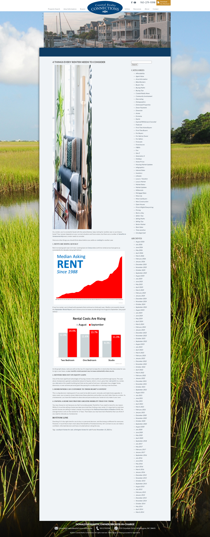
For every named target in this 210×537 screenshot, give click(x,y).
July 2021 (139, 395)
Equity (138, 119)
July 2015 (139, 489)
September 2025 (141, 273)
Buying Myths (140, 88)
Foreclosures (140, 145)
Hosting (121, 532)
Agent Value (140, 76)
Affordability (140, 73)
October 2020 (140, 421)
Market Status (140, 184)
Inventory (139, 173)
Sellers (127, 9)
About (147, 9)
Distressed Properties (143, 105)
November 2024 (141, 301)
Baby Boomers (140, 82)
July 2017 (139, 444)
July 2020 (139, 429)
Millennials (139, 190)
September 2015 (141, 484)
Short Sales (139, 227)
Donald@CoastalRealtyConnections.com (75, 528)
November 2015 (141, 478)
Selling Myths (140, 219)
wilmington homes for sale (82, 430)
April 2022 (139, 370)
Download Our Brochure (165, 3)
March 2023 (140, 353)
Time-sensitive (140, 230)
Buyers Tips (140, 85)
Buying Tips (140, 90)
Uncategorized (140, 233)
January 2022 (140, 378)
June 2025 (139, 281)
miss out (58, 383)
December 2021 (141, 381)
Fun (137, 150)
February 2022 (141, 375)
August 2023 (140, 344)
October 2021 (140, 387)
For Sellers (139, 139)
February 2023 (141, 355)
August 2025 (140, 276)
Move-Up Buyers (141, 199)
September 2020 (141, 424)
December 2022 (141, 361)
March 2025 (140, 290)
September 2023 (141, 341)
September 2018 (141, 441)
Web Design (112, 532)
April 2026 (139, 253)
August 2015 (140, 486)
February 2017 (141, 449)
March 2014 (140, 512)
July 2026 (139, 244)
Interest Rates (140, 170)
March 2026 (140, 256)
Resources (137, 9)
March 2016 (140, 469)
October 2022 (140, 367)
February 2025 (141, 293)
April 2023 (139, 350)
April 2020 (139, 438)
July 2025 (139, 279)
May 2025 (139, 284)
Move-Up (139, 196)
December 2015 (141, 475)
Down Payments (141, 108)
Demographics (140, 102)
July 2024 (139, 313)
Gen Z (138, 153)
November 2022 (141, 364)
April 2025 (139, 287)
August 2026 (140, 242)
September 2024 (141, 307)
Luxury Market (141, 182)
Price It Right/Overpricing (144, 207)
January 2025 (140, 296)
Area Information (70, 9)
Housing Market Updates (144, 164)
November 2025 (141, 267)
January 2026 (140, 261)
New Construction (142, 201)
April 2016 (139, 466)
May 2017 (139, 447)
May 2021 (139, 401)
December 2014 (141, 498)
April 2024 (139, 321)
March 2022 (140, 373)
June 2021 (139, 398)
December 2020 (141, 415)
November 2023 (141, 336)
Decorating (139, 99)
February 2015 (141, 492)
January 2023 (140, 358)
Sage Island (136, 532)
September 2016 (141, 455)
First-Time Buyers (142, 130)
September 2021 (141, 390)
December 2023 (141, 333)
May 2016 (139, 464)
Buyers (82, 9)
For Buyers (139, 133)
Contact (155, 9)
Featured (139, 125)
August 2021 (140, 392)
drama (138, 113)
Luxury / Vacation (142, 179)
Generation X (140, 156)
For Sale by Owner (142, 136)
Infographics (140, 167)
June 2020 (139, 432)
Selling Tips (139, 221)
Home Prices (140, 162)
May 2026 (139, 250)
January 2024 (140, 330)
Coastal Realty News (143, 93)
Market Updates (141, 187)
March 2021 (140, 407)
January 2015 (140, 495)
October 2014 (140, 503)
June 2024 (139, 316)
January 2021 (140, 412)
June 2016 (139, 461)
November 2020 (141, 418)
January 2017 (140, 452)
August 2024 (140, 310)
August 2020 (140, 427)
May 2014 (139, 506)
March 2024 (140, 324)
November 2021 (141, 384)
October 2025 (140, 270)
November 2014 (141, 501)
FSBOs (138, 147)
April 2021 (139, 404)
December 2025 (141, 264)
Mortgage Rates (141, 193)
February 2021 (141, 410)
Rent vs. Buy (140, 213)
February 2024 (141, 327)
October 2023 (140, 338)
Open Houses (140, 204)
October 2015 (140, 481)
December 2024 (141, 298)
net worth (112, 381)
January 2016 (140, 472)
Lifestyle (138, 176)
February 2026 (141, 259)
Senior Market (140, 224)
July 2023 (139, 347)
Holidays (139, 159)
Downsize (139, 110)
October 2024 (140, 304)
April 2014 (139, 509)
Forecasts (139, 142)
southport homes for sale (64, 430)
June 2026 (139, 247)
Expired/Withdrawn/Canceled (146, 122)
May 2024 (139, 318)
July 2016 (139, 458)
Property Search (54, 9)
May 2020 (139, 435)
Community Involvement (144, 96)
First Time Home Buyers (144, 127)
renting (99, 240)
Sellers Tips (139, 216)
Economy (139, 116)
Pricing (138, 210)
